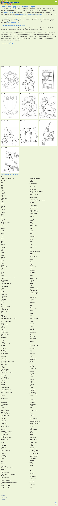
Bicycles (31, 465)
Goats (2, 225)
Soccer (31, 356)
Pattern (31, 320)
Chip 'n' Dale (4, 327)
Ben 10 (2, 275)
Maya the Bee (4, 439)
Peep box (32, 341)
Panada (3, 244)
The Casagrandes (5, 475)
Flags (31, 228)
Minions (3, 440)
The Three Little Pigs (6, 480)
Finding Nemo (4, 337)
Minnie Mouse (4, 353)
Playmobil (32, 323)
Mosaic (31, 316)
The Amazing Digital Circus (7, 178)
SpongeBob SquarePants (7, 467)
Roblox (31, 208)
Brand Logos (33, 297)
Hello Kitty (32, 424)
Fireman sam (33, 420)
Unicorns (3, 265)
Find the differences (6, 389)
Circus (31, 304)
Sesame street (33, 439)
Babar (2, 405)
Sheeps (3, 254)
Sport (31, 343)
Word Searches (4, 398)
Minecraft (32, 202)
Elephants (3, 215)
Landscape (32, 236)
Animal (3, 180)
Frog (2, 220)
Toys (31, 334)
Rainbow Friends (34, 207)
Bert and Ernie (33, 404)
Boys (2, 272)
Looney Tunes (4, 434)
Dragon (3, 212)
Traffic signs (32, 484)
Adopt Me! (32, 180)
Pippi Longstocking (5, 450)
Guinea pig (3, 227)
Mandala (32, 287)
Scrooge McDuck (5, 363)
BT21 (31, 412)
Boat (31, 467)
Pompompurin (33, 436)
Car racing (32, 348)
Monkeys (3, 239)
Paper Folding (33, 338)
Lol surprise (32, 272)
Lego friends (32, 270)
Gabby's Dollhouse (34, 423)
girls (17, 19)
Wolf (2, 268)
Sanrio (31, 283)
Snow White (4, 364)
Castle (31, 300)
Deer (2, 204)
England (31, 227)
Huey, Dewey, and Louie (7, 343)
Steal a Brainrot (33, 213)
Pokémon (32, 203)
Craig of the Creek (5, 413)
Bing (31, 407)
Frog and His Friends (35, 421)
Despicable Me (4, 417)
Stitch (2, 471)
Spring (31, 387)
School (31, 326)
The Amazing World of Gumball (8, 474)
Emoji (31, 305)
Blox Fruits (32, 186)
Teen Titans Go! (5, 472)
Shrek (2, 458)
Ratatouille (3, 453)
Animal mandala (33, 290)
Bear (2, 185)
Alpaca (2, 182)
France (31, 231)
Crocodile (3, 203)
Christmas (41, 14)
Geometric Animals (5, 222)
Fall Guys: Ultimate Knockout (36, 191)
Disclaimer (4, 497)
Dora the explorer (34, 418)
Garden (31, 310)
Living (31, 315)
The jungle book (5, 369)
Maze (2, 394)
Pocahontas (4, 359)
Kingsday (32, 381)
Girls (31, 250)
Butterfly (3, 192)
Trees (31, 247)
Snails (2, 255)
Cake (31, 258)
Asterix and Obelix (5, 306)
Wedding (32, 395)
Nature (31, 239)
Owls (2, 242)
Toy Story (3, 375)
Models (31, 277)
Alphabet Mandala (34, 289)
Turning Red (4, 377)
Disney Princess (5, 334)
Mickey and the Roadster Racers (37, 200)
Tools (2, 302)
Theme (31, 365)
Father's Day (31, 14)
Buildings (32, 299)
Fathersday (32, 376)
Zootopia (3, 380)
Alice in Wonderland (6, 321)
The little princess (34, 453)
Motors (31, 479)
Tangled (3, 367)
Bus (30, 468)
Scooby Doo (4, 456)
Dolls (31, 262)
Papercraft (32, 339)
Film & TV (3, 401)
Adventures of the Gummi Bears (8, 318)
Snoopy (31, 445)
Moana (2, 355)
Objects (31, 432)
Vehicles (32, 460)
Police (2, 293)
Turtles (2, 263)
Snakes (3, 257)
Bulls (2, 188)
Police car (32, 481)
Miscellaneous (33, 296)
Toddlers (32, 399)
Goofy (2, 340)
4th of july (32, 366)
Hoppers (3, 342)
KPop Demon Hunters (6, 431)
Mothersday (32, 382)
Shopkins (32, 285)
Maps (31, 238)
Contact (3, 499)
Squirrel (3, 258)
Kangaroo (3, 234)
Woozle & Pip (33, 458)
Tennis (31, 362)
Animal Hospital (33, 184)
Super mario (32, 215)
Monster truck (33, 478)
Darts (31, 350)
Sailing (31, 354)
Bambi (2, 323)
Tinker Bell (3, 374)
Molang (31, 431)
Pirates (2, 289)
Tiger (2, 262)
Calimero (32, 415)
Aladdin (3, 320)
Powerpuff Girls (33, 278)
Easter (36, 14)
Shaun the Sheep (34, 442)
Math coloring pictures (6, 392)
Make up (32, 273)
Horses (2, 231)
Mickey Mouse (4, 351)
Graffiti (2, 278)
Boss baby (3, 409)
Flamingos (3, 219)
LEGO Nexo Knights (6, 283)
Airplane (31, 462)
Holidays (32, 379)
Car (30, 470)
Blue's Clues (32, 409)
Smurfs (2, 464)
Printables (32, 336)
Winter (31, 397)
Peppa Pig (32, 434)
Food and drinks (33, 308)
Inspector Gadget (5, 426)
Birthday (31, 370)
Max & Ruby (32, 426)
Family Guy (3, 420)
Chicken (3, 199)
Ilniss (31, 312)
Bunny (2, 190)
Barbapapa (32, 402)
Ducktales (3, 418)
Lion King (3, 350)
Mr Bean (3, 442)
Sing (2, 461)
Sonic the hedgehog (34, 211)
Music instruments (34, 318)
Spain (31, 244)
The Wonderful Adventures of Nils (9, 482)
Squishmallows (33, 448)
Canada (31, 223)
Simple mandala (33, 293)
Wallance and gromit (6, 485)
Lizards (3, 238)
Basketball (32, 347)
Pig (2, 249)
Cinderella (3, 329)
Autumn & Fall (33, 368)
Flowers (31, 230)
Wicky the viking (5, 487)
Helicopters (32, 475)
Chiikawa (32, 259)
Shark (2, 252)
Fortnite (31, 192)
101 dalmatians (4, 316)
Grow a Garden (33, 197)
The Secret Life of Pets (6, 479)
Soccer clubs (33, 358)
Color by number (5, 386)
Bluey (2, 407)
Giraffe (2, 223)
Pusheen (32, 281)
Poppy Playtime (33, 205)
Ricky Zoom (4, 294)
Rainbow (32, 242)
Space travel (4, 299)
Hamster (3, 228)
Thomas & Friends (34, 455)
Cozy (31, 261)
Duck (2, 214)
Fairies (31, 264)
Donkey (3, 211)
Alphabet (3, 384)
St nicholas (32, 389)
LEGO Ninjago (4, 285)
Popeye (3, 308)
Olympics (32, 385)
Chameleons (4, 198)
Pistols (2, 291)
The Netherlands (34, 246)
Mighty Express (33, 429)
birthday (17, 14)
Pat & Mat (3, 447)
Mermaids (32, 275)
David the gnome (5, 415)
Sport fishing (32, 359)
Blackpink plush (33, 256)
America (31, 220)
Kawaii (31, 313)
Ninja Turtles (4, 445)
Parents (3, 495)
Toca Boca (32, 216)
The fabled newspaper (35, 451)
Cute (31, 416)
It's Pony (3, 428)
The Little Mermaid (5, 370)
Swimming (32, 361)
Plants (31, 241)
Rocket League (33, 210)
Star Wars (3, 469)
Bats (2, 184)
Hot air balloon (33, 476)
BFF (31, 254)
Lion (2, 236)
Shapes (31, 440)
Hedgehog (3, 230)
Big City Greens (5, 324)
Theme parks (33, 332)
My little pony (4, 444)
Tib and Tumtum (33, 456)
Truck (31, 487)
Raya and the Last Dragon (7, 361)
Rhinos (2, 250)
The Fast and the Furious (7, 301)
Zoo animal (3, 270)
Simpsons (3, 460)
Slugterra (3, 463)
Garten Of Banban (34, 194)
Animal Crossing (33, 183)
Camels (3, 193)
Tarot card (32, 329)
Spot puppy (32, 447)
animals (6, 12)
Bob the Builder (33, 410)
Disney (3, 315)
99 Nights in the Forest (35, 178)
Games (31, 176)
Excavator (32, 471)
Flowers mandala (34, 292)
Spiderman (3, 466)
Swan (2, 260)
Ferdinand (3, 421)
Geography (32, 219)
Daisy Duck (3, 331)
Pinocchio (3, 356)
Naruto (2, 288)
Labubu (31, 269)
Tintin (2, 312)
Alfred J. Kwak (4, 404)
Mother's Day (23, 14)
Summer (32, 390)
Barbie (31, 253)
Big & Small (32, 405)
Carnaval (32, 371)
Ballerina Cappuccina (35, 251)
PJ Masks (3, 452)
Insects (2, 233)
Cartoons (3, 304)
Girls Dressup (33, 265)
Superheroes (4, 311)
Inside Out (3, 347)
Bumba (31, 413)
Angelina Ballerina (34, 401)
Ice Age (3, 345)
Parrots (3, 246)
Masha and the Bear (6, 437)
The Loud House (5, 477)
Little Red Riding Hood (6, 432)
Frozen (2, 339)
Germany (32, 233)
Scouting (32, 327)
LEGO (2, 281)
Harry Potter (4, 423)
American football (34, 345)
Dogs (2, 207)
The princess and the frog (7, 372)
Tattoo (31, 331)
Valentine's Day (33, 393)
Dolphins (3, 209)
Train (31, 486)
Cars (2, 326)
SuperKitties (4, 366)
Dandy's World (33, 189)
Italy (30, 234)
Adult (2, 176)
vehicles (12, 12)
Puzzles (3, 397)
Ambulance (32, 463)
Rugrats (3, 455)
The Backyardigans (34, 450)
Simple (31, 444)
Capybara (3, 195)
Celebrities (32, 302)
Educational (4, 382)
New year (32, 384)
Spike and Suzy (4, 309)
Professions (32, 324)
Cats (2, 196)
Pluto (2, 358)
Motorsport (32, 353)
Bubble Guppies (5, 410)
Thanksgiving (33, 392)
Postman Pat (33, 437)
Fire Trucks (32, 473)
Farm (31, 307)
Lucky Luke (3, 436)
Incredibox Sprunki (34, 199)
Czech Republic (33, 225)
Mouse (2, 241)
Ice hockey (32, 351)
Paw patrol (3, 448)
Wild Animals (4, 266)
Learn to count (4, 390)
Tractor (31, 482)
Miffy (31, 428)
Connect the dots (5, 387)
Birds (2, 187)
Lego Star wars (4, 286)
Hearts (31, 267)
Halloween (20, 16)
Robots (2, 297)
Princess (32, 280)
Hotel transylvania (5, 425)
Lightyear (3, 348)
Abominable (4, 402)
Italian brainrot (4, 280)
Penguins (3, 247)
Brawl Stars (32, 188)
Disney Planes (4, 332)
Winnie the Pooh (5, 378)
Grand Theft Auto (34, 196)
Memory (3, 395)
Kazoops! (3, 429)
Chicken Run (4, 412)
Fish (2, 217)
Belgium (31, 222)
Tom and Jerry (4, 483)
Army (2, 273)
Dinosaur (3, 206)
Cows (2, 201)
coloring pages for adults (12, 22)
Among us (32, 181)
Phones (31, 321)
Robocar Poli (4, 296)
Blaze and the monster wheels (8, 277)
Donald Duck (4, 335)
